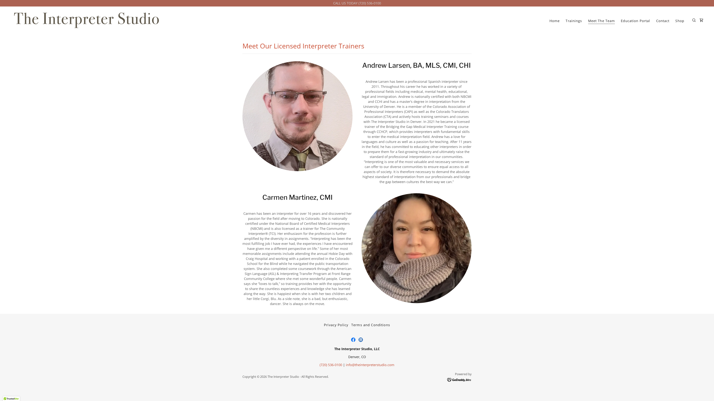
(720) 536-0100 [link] (331, 365)
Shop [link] (679, 21)
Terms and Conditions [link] (370, 325)
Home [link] (554, 21)
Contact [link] (663, 21)
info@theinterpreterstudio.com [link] (370, 365)
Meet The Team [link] (601, 21)
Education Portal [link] (635, 21)
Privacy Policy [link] (336, 325)
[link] (86, 20)
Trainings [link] (574, 21)
